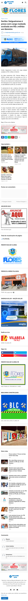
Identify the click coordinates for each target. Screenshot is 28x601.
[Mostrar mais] (19, 137)
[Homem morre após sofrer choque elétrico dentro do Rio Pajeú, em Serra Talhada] (4, 469)
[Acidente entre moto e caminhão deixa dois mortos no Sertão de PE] (4, 477)
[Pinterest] (12, 137)
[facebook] (7, 352)
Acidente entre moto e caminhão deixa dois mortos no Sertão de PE (18, 477)
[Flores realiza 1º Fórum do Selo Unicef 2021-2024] (4, 455)
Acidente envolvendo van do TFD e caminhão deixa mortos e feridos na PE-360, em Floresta (18, 492)
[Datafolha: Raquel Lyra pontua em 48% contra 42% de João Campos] (4, 509)
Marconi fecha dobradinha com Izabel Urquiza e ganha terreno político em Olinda (17, 526)
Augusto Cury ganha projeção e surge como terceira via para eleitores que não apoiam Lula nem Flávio (21, 158)
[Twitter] (5, 137)
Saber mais (4, 595)
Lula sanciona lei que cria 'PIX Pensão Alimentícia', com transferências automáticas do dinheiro (17, 517)
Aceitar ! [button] (5, 598)
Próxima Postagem (21, 201)
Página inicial (4, 18)
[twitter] (20, 352)
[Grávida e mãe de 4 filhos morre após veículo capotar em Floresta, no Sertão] (7, 169)
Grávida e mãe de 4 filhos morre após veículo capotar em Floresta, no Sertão (6, 177)
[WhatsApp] (9, 137)
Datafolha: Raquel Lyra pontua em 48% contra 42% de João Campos (17, 509)
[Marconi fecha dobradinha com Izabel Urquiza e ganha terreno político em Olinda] (4, 526)
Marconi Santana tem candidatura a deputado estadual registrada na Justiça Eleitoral (17, 501)
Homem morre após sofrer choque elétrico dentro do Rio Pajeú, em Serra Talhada (17, 469)
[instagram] (20, 355)
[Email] (16, 137)
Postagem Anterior (6, 201)
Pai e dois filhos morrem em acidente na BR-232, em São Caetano (16, 462)
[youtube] (7, 355)
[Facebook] (2, 137)
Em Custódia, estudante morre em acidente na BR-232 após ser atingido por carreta (17, 485)
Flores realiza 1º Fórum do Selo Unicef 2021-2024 (17, 454)
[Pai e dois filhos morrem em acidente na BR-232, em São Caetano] (4, 462)
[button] (2, 2)
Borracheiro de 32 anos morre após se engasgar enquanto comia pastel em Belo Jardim (7, 157)
